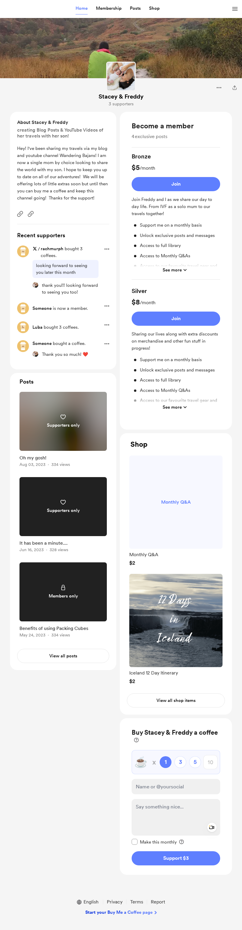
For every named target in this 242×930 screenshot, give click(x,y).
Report (158, 902)
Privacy (114, 902)
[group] (176, 216)
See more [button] (172, 270)
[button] (81, 8)
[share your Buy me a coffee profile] (234, 87)
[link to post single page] (63, 430)
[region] (176, 271)
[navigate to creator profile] (121, 76)
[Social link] (20, 214)
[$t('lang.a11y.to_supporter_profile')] (35, 285)
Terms (136, 902)
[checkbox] (154, 842)
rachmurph (52, 248)
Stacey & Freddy (121, 96)
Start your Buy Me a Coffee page (119, 912)
